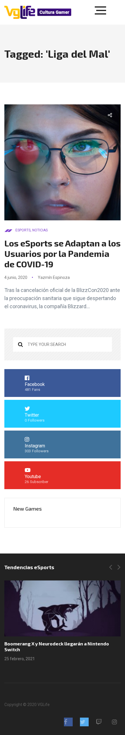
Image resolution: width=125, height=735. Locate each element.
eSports (23, 230)
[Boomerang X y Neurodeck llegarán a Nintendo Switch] (62, 608)
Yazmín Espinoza (54, 277)
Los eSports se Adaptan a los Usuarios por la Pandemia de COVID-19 (62, 253)
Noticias (40, 230)
